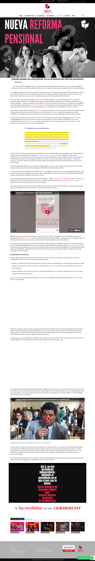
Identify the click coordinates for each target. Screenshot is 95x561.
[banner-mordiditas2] (47, 508)
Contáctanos (13, 549)
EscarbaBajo (40, 15)
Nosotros (12, 547)
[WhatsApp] (81, 2)
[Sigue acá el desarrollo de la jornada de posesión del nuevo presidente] (17, 526)
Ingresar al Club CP (62, 1)
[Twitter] (78, 2)
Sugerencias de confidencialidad (18, 551)
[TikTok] (76, 2)
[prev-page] (11, 534)
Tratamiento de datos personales (44, 551)
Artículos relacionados (17, 519)
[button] (83, 15)
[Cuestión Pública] (47, 8)
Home (21, 15)
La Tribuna (66, 15)
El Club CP (38, 547)
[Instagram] (73, 2)
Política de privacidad (41, 549)
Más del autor (29, 519)
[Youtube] (84, 2)
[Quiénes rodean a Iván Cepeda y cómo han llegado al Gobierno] (78, 526)
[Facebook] (70, 2)
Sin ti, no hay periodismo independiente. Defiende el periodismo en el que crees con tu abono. (47, 475)
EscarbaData (50, 15)
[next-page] (13, 534)
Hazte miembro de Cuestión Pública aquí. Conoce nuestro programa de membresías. (47, 494)
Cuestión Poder (30, 15)
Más (73, 15)
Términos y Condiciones (16, 553)
